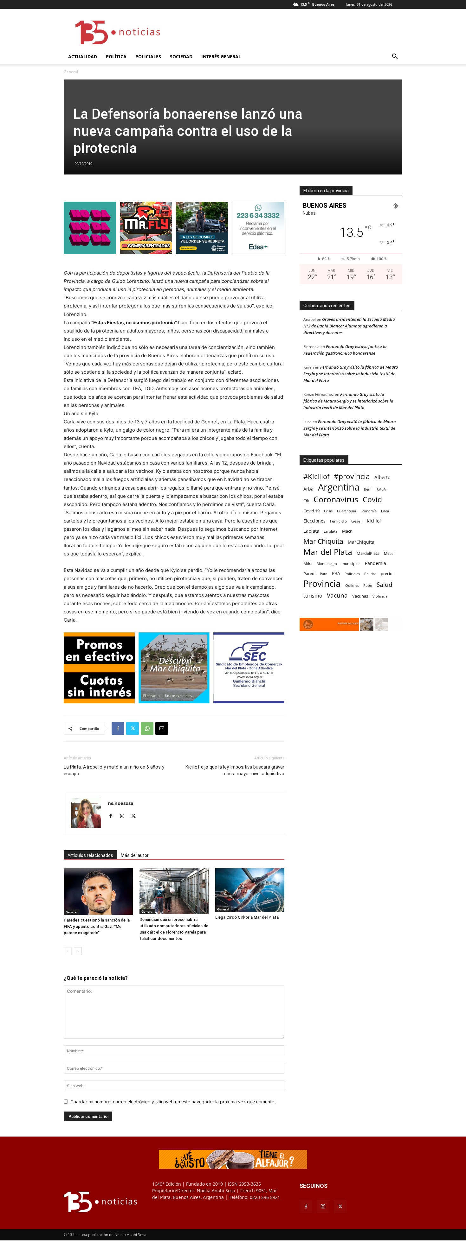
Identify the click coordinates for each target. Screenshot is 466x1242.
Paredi (309, 573)
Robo (367, 585)
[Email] (161, 728)
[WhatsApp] (147, 728)
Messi (389, 553)
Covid (372, 499)
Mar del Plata (327, 551)
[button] (394, 57)
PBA (336, 573)
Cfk (306, 500)
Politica (370, 573)
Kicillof (374, 521)
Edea (385, 511)
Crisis (328, 511)
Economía (368, 511)
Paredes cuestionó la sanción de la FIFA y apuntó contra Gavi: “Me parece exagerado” (97, 926)
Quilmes (352, 585)
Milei (307, 563)
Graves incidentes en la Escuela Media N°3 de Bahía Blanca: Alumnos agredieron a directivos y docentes (349, 325)
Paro (323, 573)
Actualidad (82, 57)
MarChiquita (361, 542)
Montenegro (327, 563)
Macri (347, 531)
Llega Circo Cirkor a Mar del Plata (247, 917)
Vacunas (360, 596)
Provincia (322, 583)
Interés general (221, 57)
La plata (331, 531)
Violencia (379, 596)
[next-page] (78, 951)
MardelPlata (368, 553)
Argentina (338, 487)
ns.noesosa (120, 803)
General (72, 912)
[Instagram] (124, 816)
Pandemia (375, 563)
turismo (312, 595)
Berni (368, 489)
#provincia (352, 476)
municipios (350, 563)
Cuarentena (346, 511)
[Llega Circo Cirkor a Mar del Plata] (249, 890)
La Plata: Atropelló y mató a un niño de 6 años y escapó (114, 770)
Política (116, 57)
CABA (381, 489)
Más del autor (135, 855)
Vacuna (337, 595)
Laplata (311, 531)
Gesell (356, 520)
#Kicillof (316, 476)
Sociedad (181, 57)
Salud (384, 584)
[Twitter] (132, 728)
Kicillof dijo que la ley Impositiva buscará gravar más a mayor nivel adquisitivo (234, 770)
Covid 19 (311, 511)
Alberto (382, 477)
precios (387, 573)
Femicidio (338, 520)
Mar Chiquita (323, 541)
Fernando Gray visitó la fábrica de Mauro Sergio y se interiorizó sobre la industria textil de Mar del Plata (350, 373)
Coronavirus (336, 499)
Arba (308, 489)
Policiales (148, 57)
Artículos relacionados (90, 855)
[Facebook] (118, 728)
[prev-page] (68, 951)
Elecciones (314, 521)
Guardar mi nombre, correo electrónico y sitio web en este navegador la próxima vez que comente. (172, 1101)
